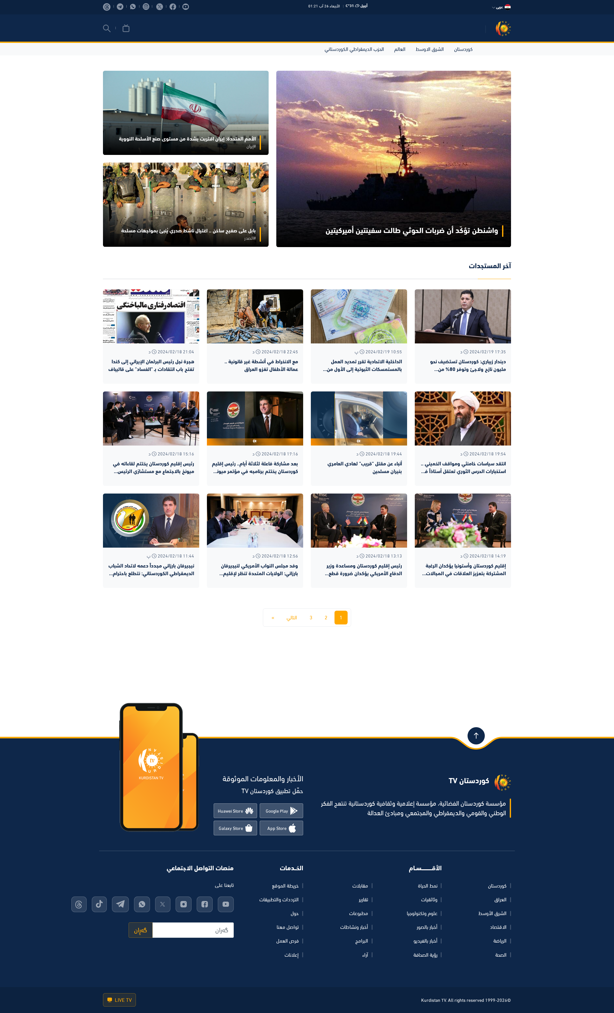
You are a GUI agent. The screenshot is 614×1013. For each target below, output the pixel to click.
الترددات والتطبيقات (279, 899)
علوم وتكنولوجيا (422, 913)
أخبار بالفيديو (425, 940)
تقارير (363, 899)
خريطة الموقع (285, 885)
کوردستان (497, 885)
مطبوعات (358, 913)
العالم (399, 49)
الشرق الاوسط (430, 49)
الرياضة (500, 940)
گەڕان (140, 930)
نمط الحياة (427, 885)
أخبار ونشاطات (354, 926)
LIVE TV (123, 999)
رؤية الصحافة (425, 954)
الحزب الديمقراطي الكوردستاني (354, 49)
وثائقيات (429, 899)
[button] (107, 28)
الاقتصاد (498, 926)
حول (295, 913)
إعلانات (292, 954)
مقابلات (360, 885)
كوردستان (463, 49)
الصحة (501, 954)
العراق (500, 899)
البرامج (361, 940)
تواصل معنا (288, 926)
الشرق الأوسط (492, 913)
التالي (292, 617)
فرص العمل (287, 940)
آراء (365, 954)
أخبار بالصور (427, 926)
